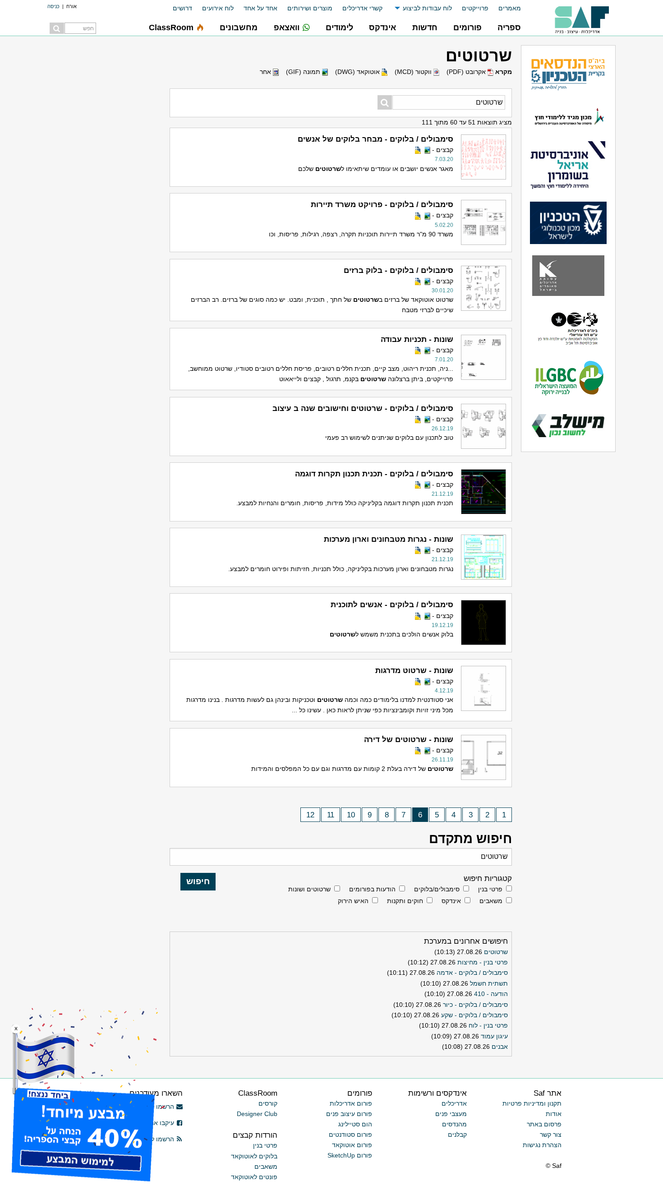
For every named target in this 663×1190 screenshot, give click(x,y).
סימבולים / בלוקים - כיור (475, 1004)
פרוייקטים (475, 8)
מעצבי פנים (451, 1113)
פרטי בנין (490, 889)
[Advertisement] (97, 180)
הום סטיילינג (355, 1124)
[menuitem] (504, 8)
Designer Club (257, 1113)
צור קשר (551, 1134)
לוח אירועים (218, 8)
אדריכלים (454, 1103)
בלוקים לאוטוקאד (254, 1156)
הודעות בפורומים (372, 889)
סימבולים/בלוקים (437, 889)
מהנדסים (454, 1124)
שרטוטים (496, 951)
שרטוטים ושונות (309, 889)
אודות (554, 1113)
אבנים (500, 1046)
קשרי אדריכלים (362, 8)
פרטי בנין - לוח (488, 1025)
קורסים (267, 1103)
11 (330, 814)
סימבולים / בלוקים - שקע (474, 1015)
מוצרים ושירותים (309, 8)
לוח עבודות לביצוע (427, 8)
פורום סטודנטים (350, 1134)
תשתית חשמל (489, 983)
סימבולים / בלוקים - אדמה (472, 972)
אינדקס (451, 900)
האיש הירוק (353, 900)
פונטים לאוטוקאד (254, 1177)
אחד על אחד (260, 8)
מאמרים (509, 8)
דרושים (182, 8)
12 (310, 814)
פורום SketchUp (349, 1155)
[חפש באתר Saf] (57, 28)
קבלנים (457, 1134)
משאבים (490, 900)
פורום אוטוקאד (352, 1144)
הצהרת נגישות (542, 1144)
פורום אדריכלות (351, 1103)
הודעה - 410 (491, 993)
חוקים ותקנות (405, 900)
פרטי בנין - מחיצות (482, 962)
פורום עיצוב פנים (349, 1113)
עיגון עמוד (494, 1036)
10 (351, 814)
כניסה (53, 6)
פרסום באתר (544, 1124)
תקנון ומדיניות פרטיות (532, 1103)
